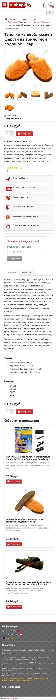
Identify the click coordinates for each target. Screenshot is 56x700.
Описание (11, 272)
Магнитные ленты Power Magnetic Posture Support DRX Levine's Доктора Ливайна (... (28, 458)
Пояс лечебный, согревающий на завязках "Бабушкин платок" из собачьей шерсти (28, 583)
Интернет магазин (15, 680)
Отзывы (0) (26, 272)
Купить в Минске (8, 678)
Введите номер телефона (19, 246)
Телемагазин (27, 680)
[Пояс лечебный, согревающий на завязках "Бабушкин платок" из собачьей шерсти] (29, 565)
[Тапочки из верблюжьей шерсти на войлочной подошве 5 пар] (29, 68)
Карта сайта (9, 638)
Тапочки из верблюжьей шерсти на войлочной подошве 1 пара (24, 520)
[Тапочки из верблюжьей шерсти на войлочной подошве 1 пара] (29, 502)
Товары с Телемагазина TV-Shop (27, 678)
